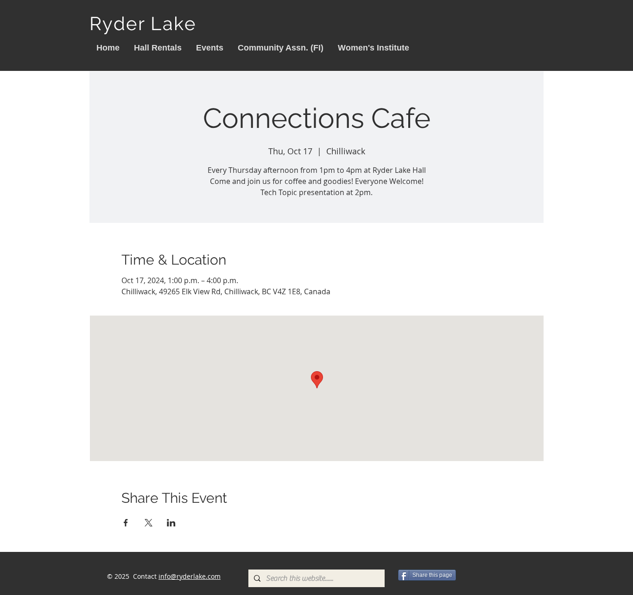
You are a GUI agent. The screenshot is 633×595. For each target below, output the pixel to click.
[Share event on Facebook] (125, 522)
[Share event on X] (148, 522)
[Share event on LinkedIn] (171, 522)
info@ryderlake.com (189, 576)
